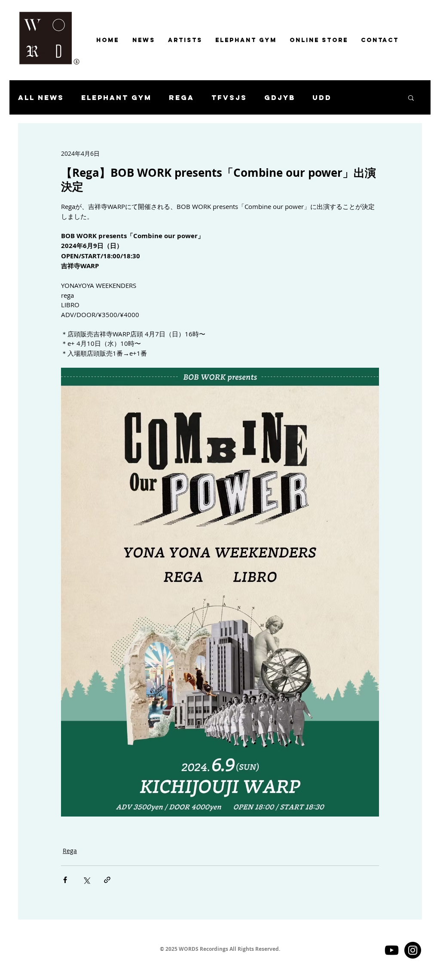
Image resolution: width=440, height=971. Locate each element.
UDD (322, 97)
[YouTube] (391, 950)
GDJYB (279, 97)
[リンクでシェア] (107, 880)
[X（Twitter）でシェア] (86, 880)
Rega (181, 97)
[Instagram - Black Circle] (412, 950)
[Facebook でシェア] (65, 880)
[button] (411, 97)
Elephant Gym (116, 97)
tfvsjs (229, 97)
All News (41, 97)
